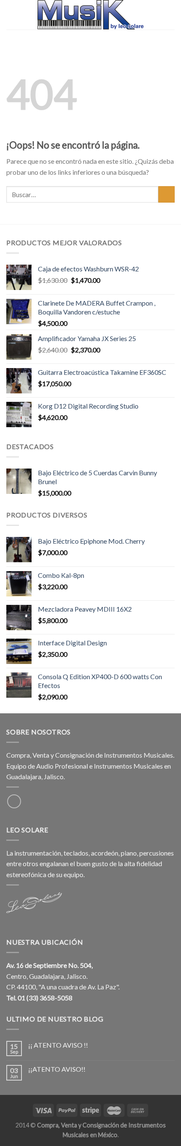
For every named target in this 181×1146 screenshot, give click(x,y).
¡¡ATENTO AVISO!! (56, 1069)
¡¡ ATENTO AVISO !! (58, 1045)
